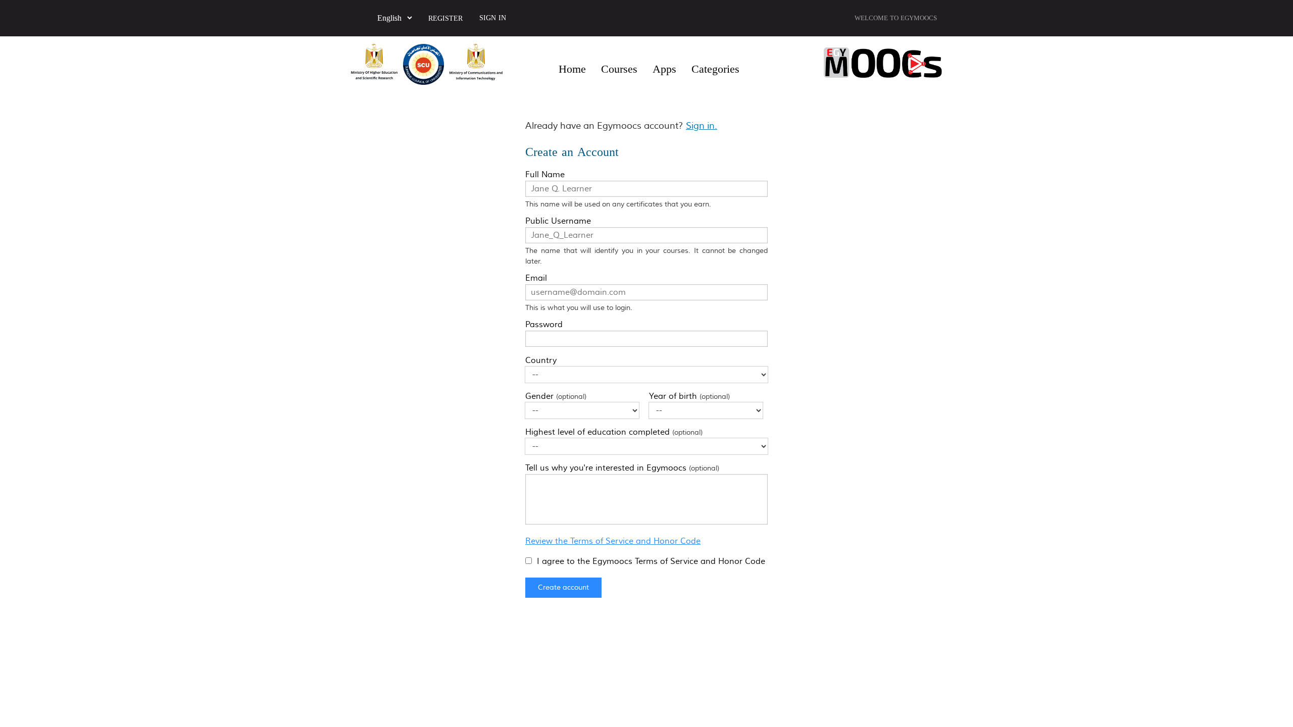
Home (572, 69)
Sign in (492, 18)
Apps (664, 69)
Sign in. (701, 126)
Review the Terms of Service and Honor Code (613, 541)
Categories (715, 69)
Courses (619, 69)
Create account (563, 587)
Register (445, 18)
